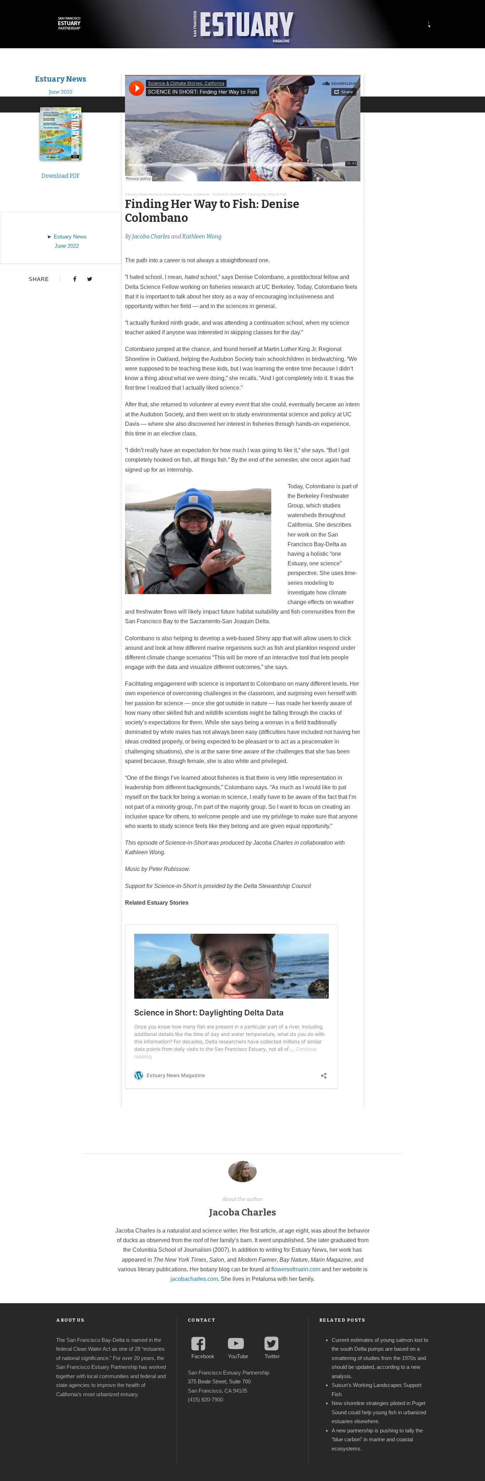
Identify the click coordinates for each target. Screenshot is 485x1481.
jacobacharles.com (194, 1279)
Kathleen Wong (202, 236)
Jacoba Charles (151, 236)
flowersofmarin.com (295, 1269)
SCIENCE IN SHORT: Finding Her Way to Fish (249, 194)
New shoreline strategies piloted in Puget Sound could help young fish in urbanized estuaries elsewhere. (379, 1412)
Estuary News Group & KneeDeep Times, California (167, 194)
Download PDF (61, 175)
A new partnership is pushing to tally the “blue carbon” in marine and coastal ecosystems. (377, 1439)
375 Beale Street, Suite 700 (219, 1381)
